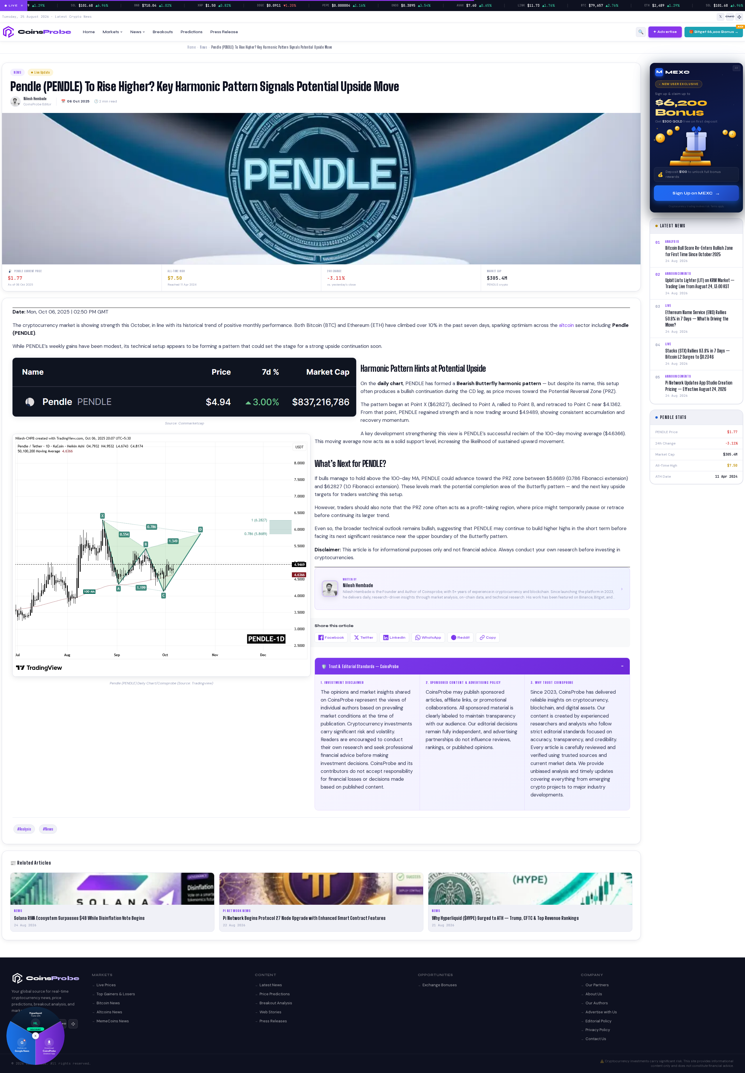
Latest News (271, 984)
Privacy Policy (598, 1029)
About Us (594, 993)
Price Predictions (275, 993)
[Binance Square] (739, 17)
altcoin (567, 325)
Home (89, 32)
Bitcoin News (108, 1003)
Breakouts (163, 32)
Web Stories (270, 1012)
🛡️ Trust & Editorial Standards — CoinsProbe (472, 666)
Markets (111, 32)
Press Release (224, 32)
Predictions (192, 32)
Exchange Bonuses (440, 984)
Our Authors (597, 1003)
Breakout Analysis (276, 1003)
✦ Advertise (665, 32)
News (135, 32)
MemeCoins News (113, 1021)
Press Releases (273, 1021)
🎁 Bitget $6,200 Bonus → (713, 32)
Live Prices (106, 984)
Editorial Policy (598, 1021)
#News (48, 829)
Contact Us (596, 1038)
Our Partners (597, 984)
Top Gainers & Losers (116, 993)
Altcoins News (109, 1012)
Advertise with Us (601, 1012)
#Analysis (24, 829)
